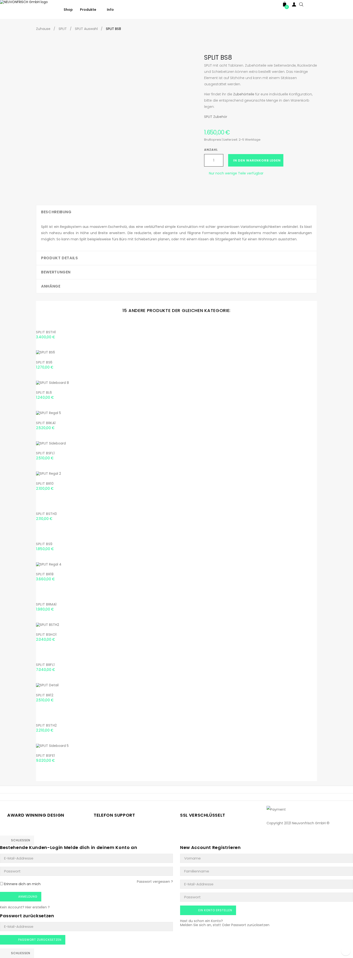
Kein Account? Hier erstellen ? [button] (25, 907)
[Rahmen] (275, 5)
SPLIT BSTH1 (46, 332)
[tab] (176, 212)
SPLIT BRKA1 (46, 423)
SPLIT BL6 (44, 392)
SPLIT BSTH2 (46, 725)
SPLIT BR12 (45, 695)
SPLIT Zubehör (215, 116)
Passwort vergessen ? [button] (155, 881)
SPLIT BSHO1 (46, 634)
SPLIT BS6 (44, 362)
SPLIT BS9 (44, 544)
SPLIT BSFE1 (45, 755)
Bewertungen (56, 272)
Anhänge (51, 286)
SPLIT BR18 (45, 574)
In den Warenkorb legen (257, 160)
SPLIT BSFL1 (45, 453)
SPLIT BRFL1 (45, 664)
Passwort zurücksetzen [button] (250, 925)
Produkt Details (59, 258)
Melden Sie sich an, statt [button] (200, 925)
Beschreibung (56, 212)
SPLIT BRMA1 (46, 604)
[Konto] (294, 5)
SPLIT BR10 (45, 483)
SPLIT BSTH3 (46, 513)
